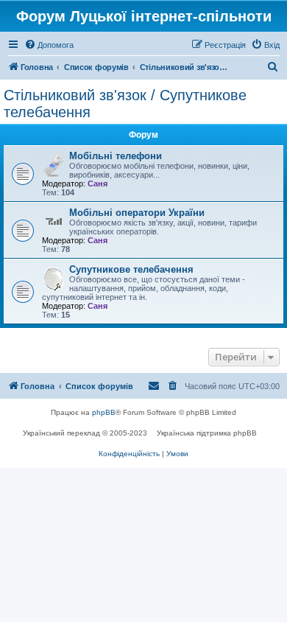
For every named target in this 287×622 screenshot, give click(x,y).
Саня (97, 183)
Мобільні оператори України (137, 212)
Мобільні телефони (115, 155)
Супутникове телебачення (131, 269)
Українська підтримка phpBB (207, 433)
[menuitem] (49, 45)
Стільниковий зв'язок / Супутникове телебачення (125, 103)
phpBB (104, 412)
